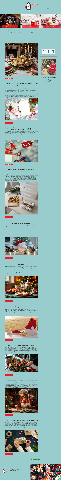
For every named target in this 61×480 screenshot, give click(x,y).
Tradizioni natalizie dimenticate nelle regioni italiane (21, 345)
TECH (38, 13)
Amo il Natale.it (19, 470)
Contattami (48, 81)
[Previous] (1, 21)
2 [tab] (28, 28)
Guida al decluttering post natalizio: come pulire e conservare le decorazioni (21, 170)
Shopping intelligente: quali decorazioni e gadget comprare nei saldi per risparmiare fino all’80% (21, 128)
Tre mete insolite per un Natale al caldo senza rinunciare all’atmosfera (21, 306)
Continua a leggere (9, 78)
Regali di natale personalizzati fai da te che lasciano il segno (21, 420)
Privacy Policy (7, 475)
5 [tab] (32, 28)
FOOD (22, 13)
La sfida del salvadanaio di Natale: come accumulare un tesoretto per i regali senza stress (21, 222)
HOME (12, 13)
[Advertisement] (48, 37)
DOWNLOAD (48, 13)
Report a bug (11, 475)
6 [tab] (33, 28)
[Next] (60, 21)
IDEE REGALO (17, 13)
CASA (30, 13)
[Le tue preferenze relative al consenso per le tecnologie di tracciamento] (59, 478)
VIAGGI (34, 13)
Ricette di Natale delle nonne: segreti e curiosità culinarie (21, 380)
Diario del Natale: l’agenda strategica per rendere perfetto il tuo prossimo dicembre (21, 84)
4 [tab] (31, 28)
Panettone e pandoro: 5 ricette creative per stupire (21, 31)
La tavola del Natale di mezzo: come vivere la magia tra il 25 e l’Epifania (21, 263)
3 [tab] (29, 28)
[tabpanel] (30, 21)
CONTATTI (42, 13)
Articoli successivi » (35, 459)
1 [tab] (27, 28)
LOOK (26, 13)
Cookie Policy (3, 475)
